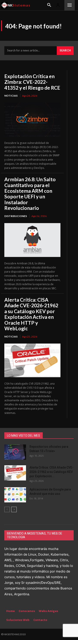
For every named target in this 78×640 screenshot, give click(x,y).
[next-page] (14, 509)
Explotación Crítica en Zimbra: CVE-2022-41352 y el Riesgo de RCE (32, 82)
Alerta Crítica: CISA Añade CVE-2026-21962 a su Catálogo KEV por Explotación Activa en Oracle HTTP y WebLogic (31, 314)
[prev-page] (7, 509)
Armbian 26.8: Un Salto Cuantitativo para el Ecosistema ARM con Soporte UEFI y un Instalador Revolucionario (30, 193)
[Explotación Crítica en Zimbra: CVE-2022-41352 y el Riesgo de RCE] (32, 119)
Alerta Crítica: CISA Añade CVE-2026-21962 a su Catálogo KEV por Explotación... (51, 472)
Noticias (11, 95)
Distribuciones (15, 216)
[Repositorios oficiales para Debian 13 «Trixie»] (15, 452)
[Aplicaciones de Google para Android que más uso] (15, 494)
